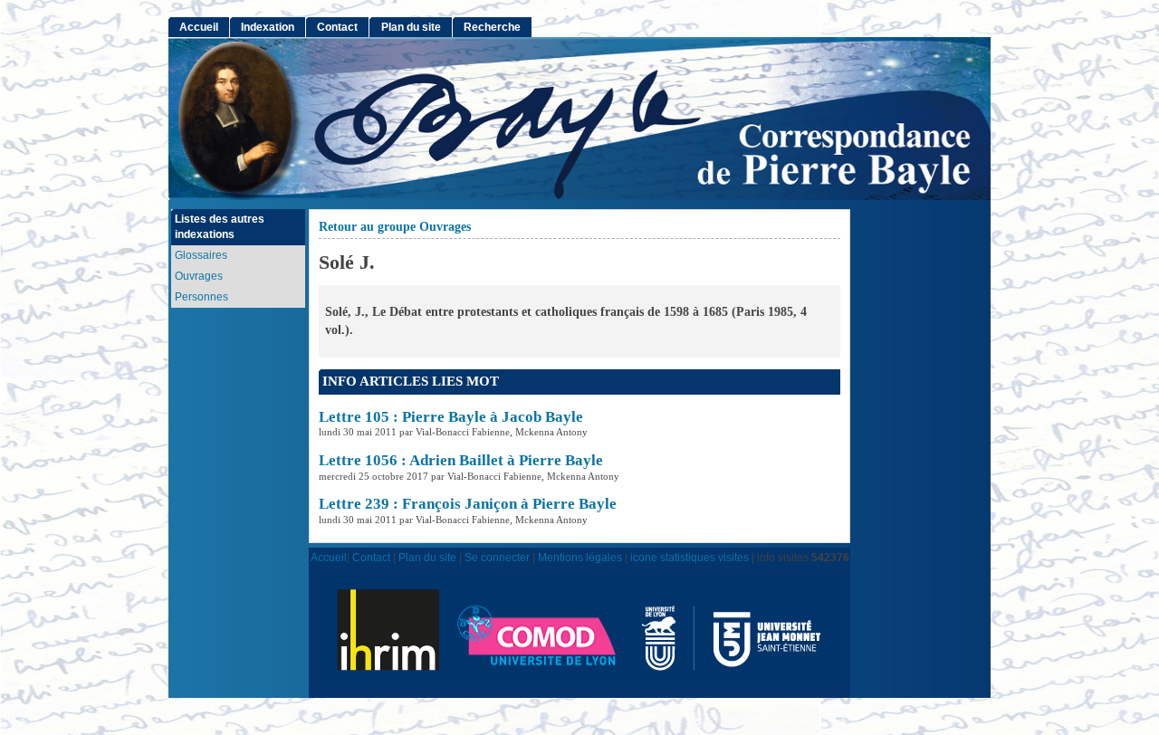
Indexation (267, 27)
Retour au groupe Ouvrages (395, 227)
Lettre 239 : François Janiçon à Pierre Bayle (468, 503)
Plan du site (411, 27)
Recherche (492, 27)
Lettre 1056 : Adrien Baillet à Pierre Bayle (461, 460)
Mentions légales (580, 557)
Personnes (201, 297)
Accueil (198, 27)
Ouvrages (199, 276)
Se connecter (497, 557)
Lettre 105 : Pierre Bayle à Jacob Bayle (451, 416)
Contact (337, 27)
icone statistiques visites (689, 557)
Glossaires (201, 255)
